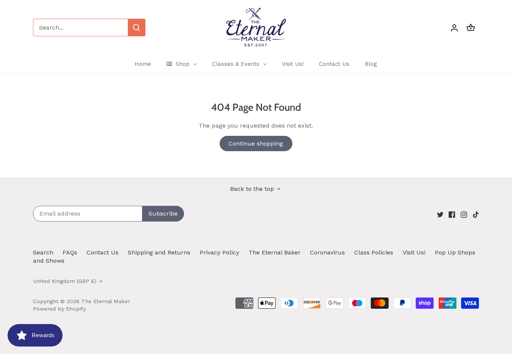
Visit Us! (414, 252)
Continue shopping (256, 143)
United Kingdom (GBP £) (64, 281)
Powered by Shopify (59, 309)
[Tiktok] (476, 214)
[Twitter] (440, 214)
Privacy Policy (219, 252)
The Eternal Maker (105, 301)
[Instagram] (464, 214)
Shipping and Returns (159, 252)
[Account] (454, 27)
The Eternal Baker (275, 252)
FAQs (70, 252)
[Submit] (136, 27)
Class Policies (373, 252)
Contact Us (102, 252)
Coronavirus (327, 252)
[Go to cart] (470, 27)
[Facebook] (452, 214)
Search (43, 252)
